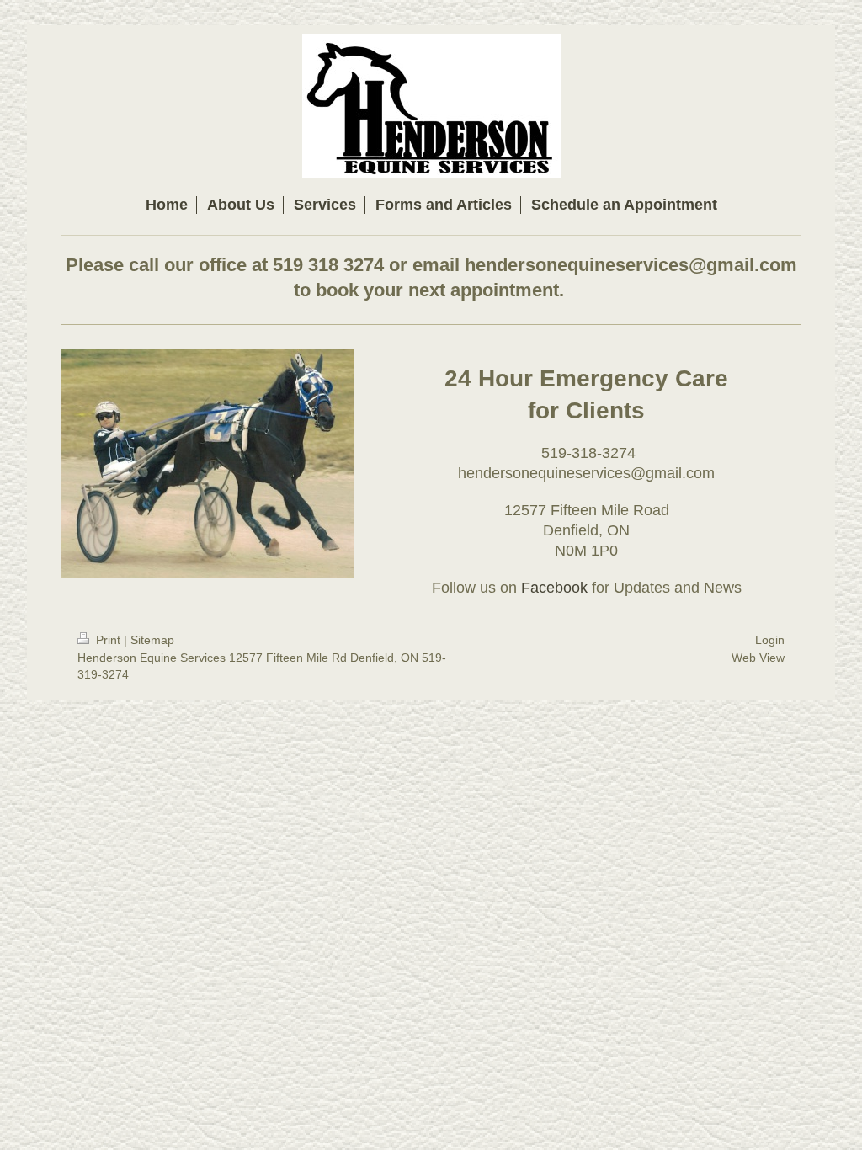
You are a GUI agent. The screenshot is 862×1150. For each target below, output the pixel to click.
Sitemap (152, 640)
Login (770, 640)
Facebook (554, 587)
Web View (758, 657)
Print (108, 640)
